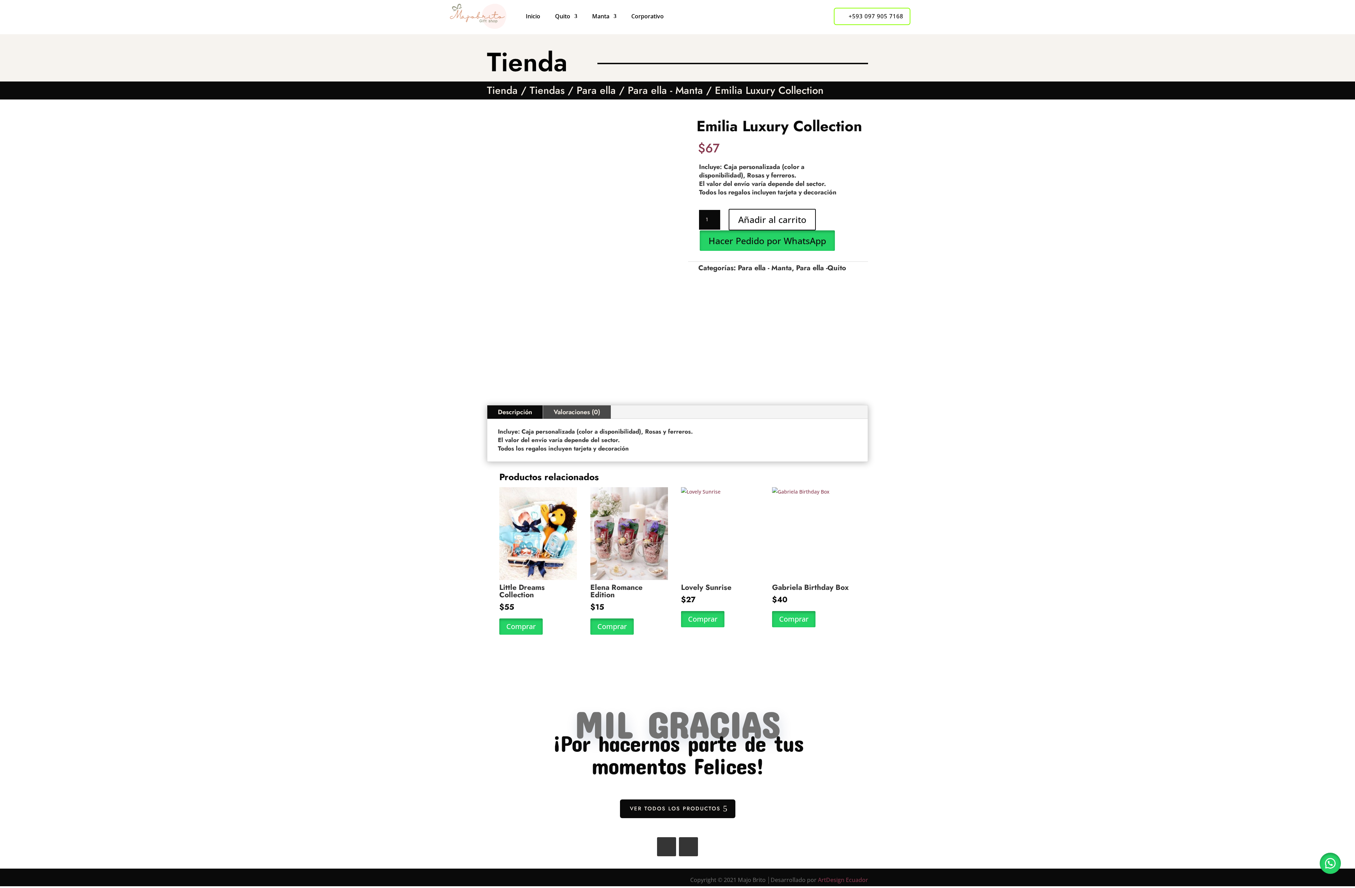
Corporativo (647, 16)
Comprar (521, 626)
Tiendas (547, 90)
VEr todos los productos (675, 809)
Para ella (596, 90)
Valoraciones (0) (577, 412)
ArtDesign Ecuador (843, 880)
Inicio (533, 16)
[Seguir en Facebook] (666, 846)
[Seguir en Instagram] (688, 846)
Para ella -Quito (821, 268)
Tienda (502, 90)
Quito (562, 16)
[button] (767, 240)
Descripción (515, 412)
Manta (600, 16)
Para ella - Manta (665, 90)
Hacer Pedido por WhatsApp (767, 241)
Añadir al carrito (772, 219)
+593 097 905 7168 (876, 16)
